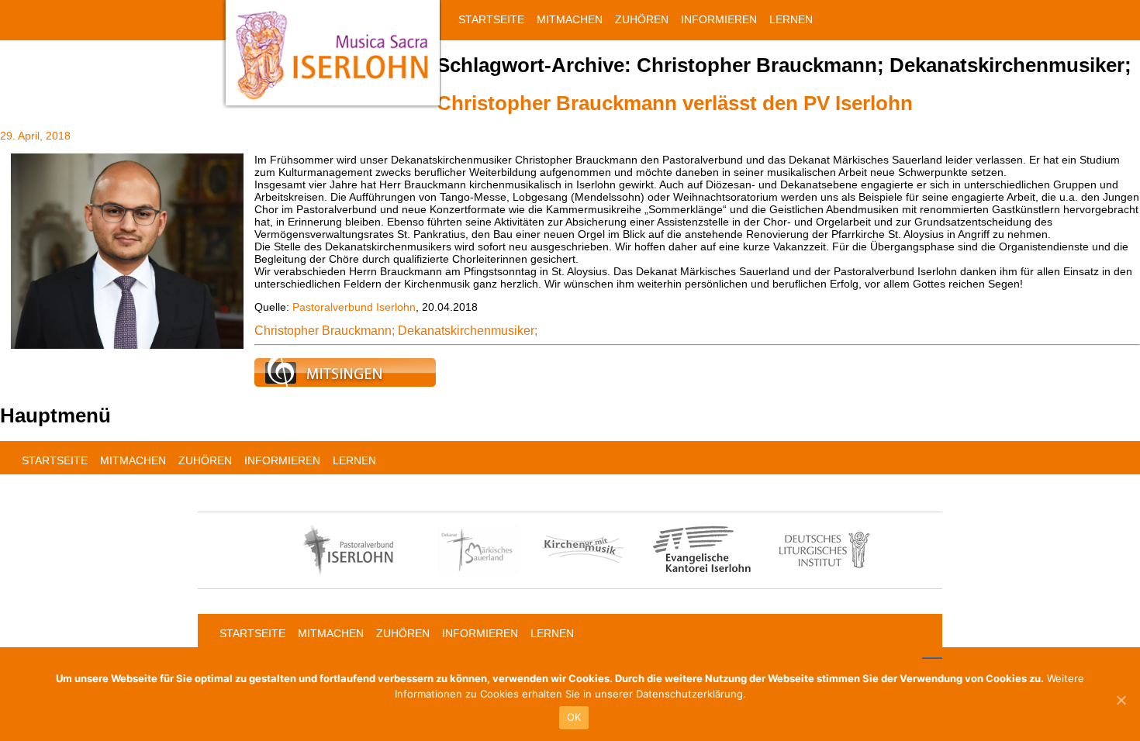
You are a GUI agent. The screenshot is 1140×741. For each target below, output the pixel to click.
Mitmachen (570, 19)
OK (574, 717)
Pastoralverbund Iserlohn (354, 307)
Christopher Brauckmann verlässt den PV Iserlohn (675, 103)
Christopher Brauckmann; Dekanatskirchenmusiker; (395, 330)
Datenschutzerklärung (689, 694)
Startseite (491, 19)
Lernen (791, 19)
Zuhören (641, 19)
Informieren (719, 19)
